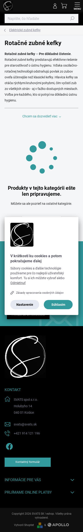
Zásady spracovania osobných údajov (40, 292)
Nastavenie (24, 304)
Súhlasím (58, 304)
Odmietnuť (18, 282)
